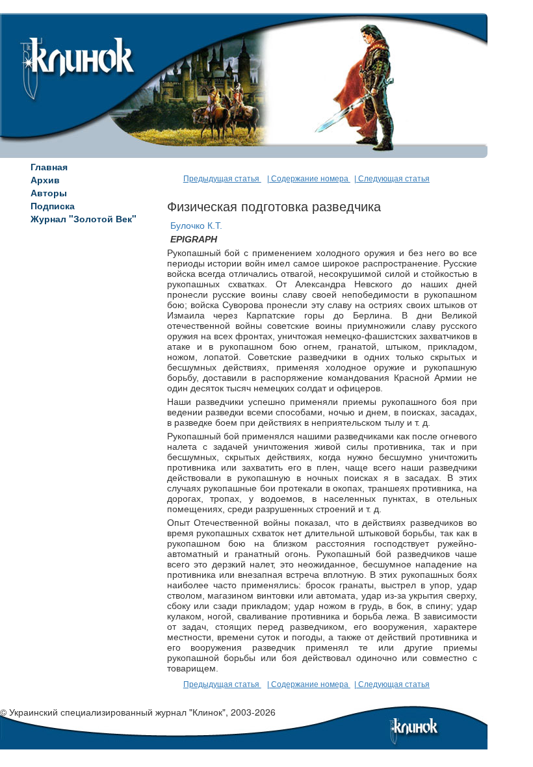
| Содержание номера (308, 178)
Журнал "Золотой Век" (83, 218)
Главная (49, 166)
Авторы (49, 192)
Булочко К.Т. (196, 225)
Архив (45, 179)
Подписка (53, 205)
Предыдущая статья (222, 178)
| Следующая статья (392, 178)
